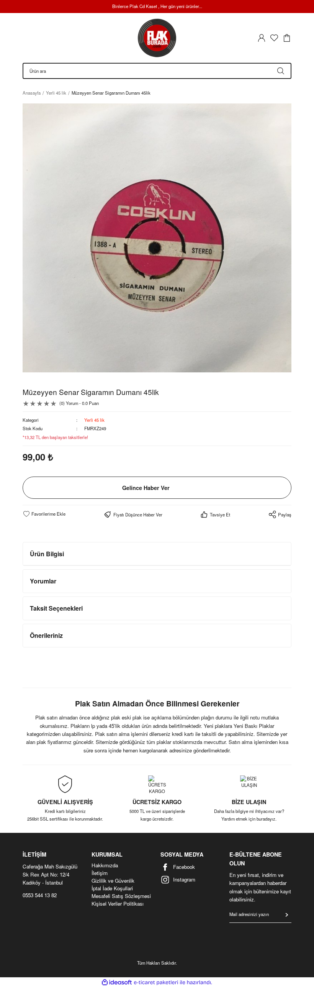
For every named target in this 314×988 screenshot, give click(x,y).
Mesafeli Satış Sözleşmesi (121, 896)
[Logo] (157, 38)
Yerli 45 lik (94, 420)
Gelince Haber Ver (146, 488)
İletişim (100, 873)
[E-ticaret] (156, 982)
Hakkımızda (105, 865)
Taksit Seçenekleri (56, 608)
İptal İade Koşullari (112, 888)
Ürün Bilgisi (47, 553)
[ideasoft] (116, 982)
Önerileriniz (46, 635)
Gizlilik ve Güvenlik (113, 881)
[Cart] (286, 38)
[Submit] (286, 914)
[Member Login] (261, 38)
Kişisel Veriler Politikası (118, 904)
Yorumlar (43, 581)
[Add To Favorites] (44, 514)
